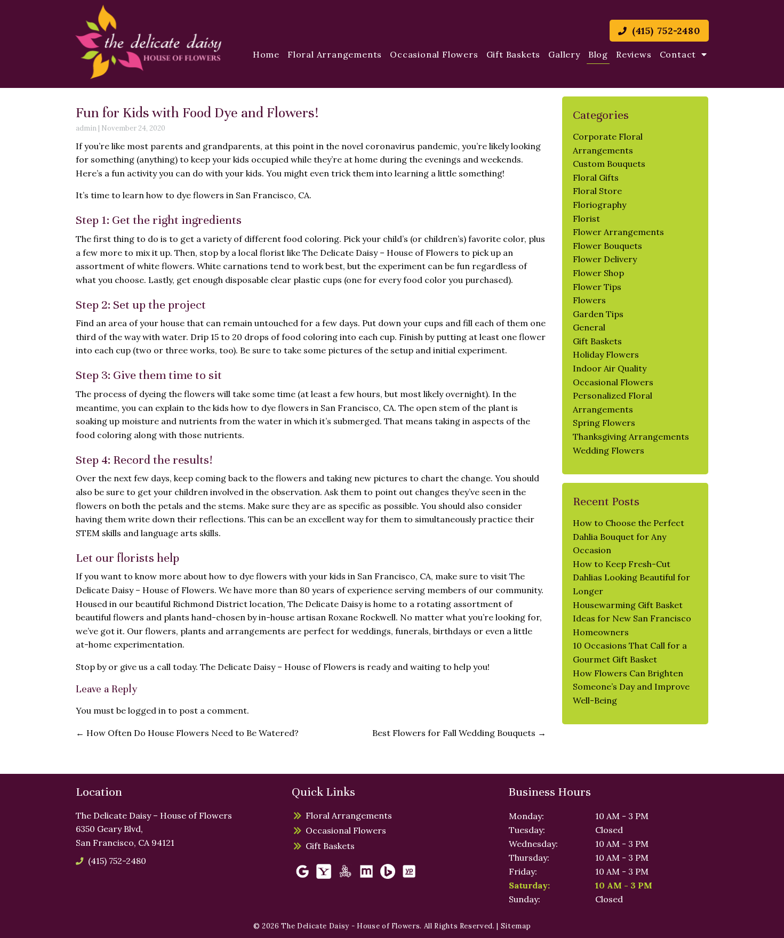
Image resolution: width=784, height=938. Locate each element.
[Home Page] (148, 41)
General (589, 327)
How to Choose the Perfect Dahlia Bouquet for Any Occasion (628, 536)
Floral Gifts (596, 177)
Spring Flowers (604, 422)
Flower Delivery (605, 259)
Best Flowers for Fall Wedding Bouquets (459, 732)
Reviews (634, 54)
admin (86, 128)
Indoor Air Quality (609, 368)
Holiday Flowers (606, 354)
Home (266, 54)
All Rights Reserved (458, 926)
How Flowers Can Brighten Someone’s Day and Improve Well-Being (631, 687)
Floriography (599, 204)
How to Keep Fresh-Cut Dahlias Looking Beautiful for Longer (631, 577)
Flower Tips (597, 286)
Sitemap (516, 926)
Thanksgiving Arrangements (631, 436)
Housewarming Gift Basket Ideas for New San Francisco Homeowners (632, 618)
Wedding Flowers (608, 450)
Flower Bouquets (607, 245)
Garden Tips (598, 314)
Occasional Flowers (434, 54)
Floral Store (597, 190)
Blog (598, 54)
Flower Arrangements (618, 232)
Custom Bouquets (609, 163)
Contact (678, 54)
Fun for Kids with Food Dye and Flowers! (197, 113)
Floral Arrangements (334, 54)
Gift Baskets (513, 54)
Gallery (564, 54)
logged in (147, 710)
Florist (586, 218)
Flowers (589, 300)
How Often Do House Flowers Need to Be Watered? (187, 732)
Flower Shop (598, 273)
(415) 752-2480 (664, 31)
